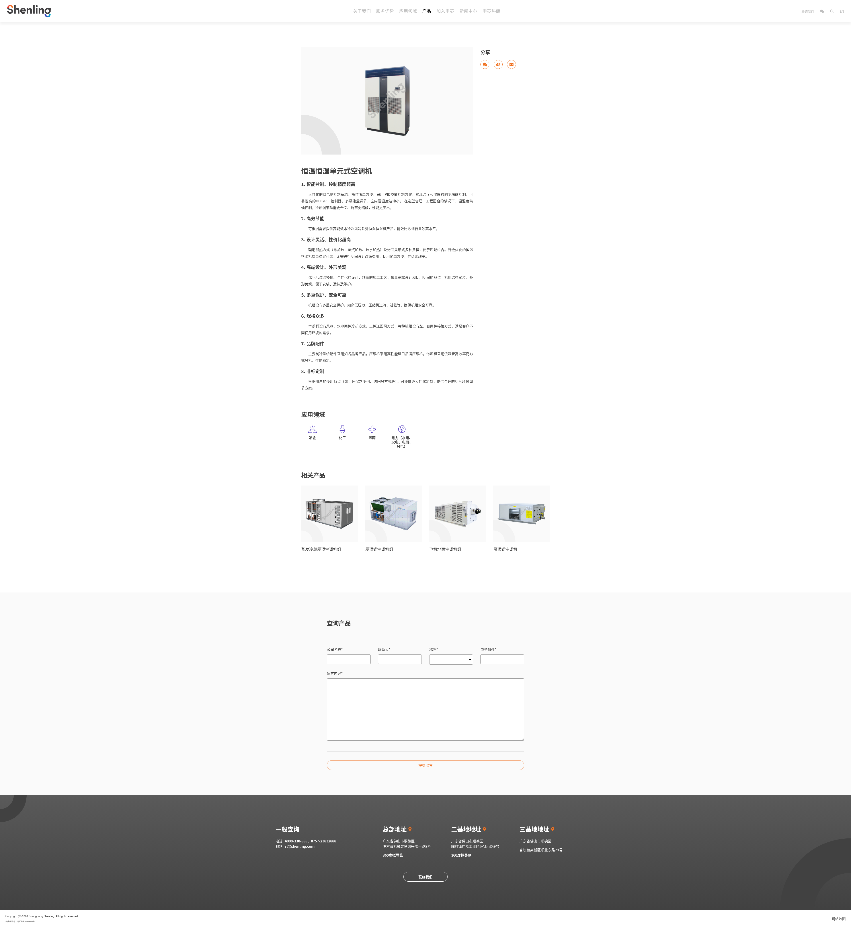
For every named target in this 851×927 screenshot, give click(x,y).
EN (842, 11)
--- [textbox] (433, 659)
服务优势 (385, 11)
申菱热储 (491, 11)
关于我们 (362, 11)
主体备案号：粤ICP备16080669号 (20, 921)
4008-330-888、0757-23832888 (310, 841)
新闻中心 (468, 11)
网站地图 (838, 918)
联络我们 (808, 11)
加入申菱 (445, 11)
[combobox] (451, 659)
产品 (426, 11)
